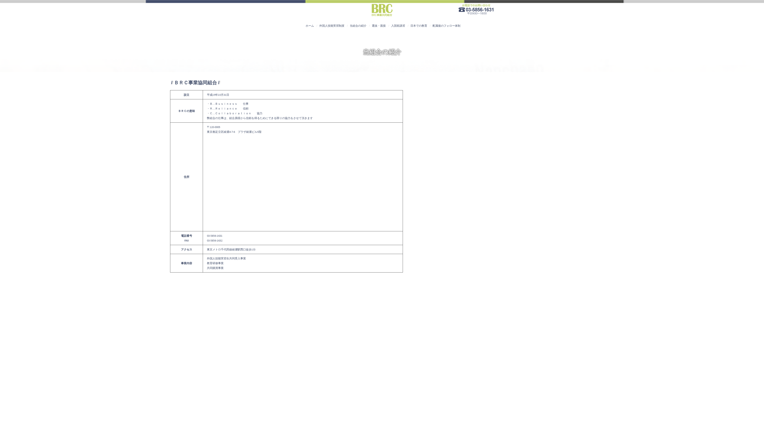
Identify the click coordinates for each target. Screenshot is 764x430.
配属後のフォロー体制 (446, 25)
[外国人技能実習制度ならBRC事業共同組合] (382, 11)
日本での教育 (418, 25)
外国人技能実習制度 (331, 25)
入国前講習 (398, 25)
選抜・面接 (379, 25)
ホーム (310, 25)
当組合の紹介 (358, 25)
